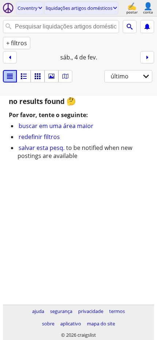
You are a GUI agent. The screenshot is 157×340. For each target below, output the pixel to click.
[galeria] (51, 76)
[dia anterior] (10, 57)
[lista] (10, 76)
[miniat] (24, 76)
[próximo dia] (147, 57)
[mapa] (65, 76)
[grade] (38, 76)
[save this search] (147, 26)
